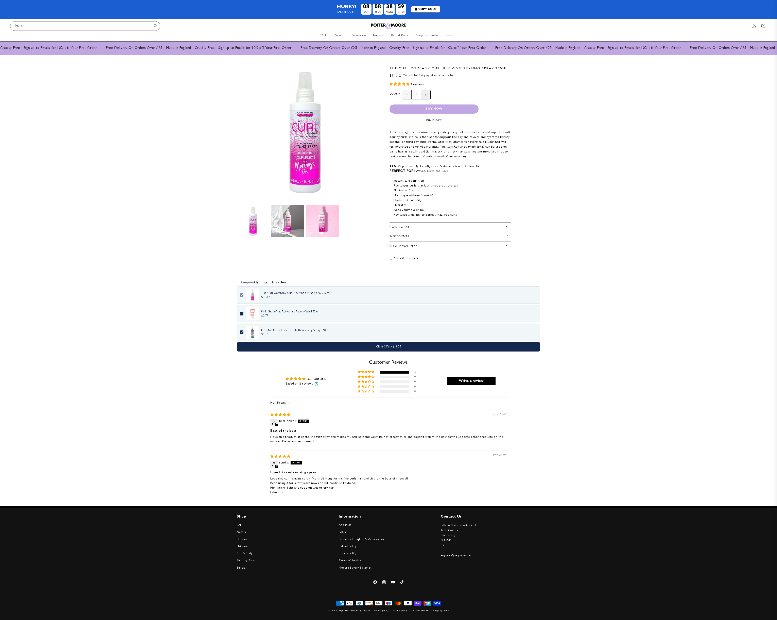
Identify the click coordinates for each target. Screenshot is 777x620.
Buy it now (434, 120)
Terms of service (420, 610)
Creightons (342, 610)
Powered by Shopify (359, 610)
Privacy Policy (348, 553)
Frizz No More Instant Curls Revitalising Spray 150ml (295, 330)
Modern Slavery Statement (355, 568)
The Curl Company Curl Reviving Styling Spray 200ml (295, 293)
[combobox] (85, 26)
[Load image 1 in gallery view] (253, 221)
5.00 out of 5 (316, 379)
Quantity (395, 94)
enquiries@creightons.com (456, 555)
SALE (240, 525)
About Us (345, 525)
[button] (358, 35)
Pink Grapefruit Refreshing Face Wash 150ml (289, 311)
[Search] (155, 25)
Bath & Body (245, 553)
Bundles (242, 568)
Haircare (242, 546)
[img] (280, 415)
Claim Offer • (388, 346)
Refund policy (381, 610)
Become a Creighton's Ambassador (361, 539)
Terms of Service (350, 560)
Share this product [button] (406, 258)
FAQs (342, 532)
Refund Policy (348, 546)
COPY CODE (427, 9)
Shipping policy (441, 610)
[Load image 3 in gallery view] (322, 221)
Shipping (424, 76)
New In (241, 532)
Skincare (242, 539)
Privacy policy (400, 610)
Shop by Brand (246, 560)
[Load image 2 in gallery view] (287, 221)
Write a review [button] (471, 381)
